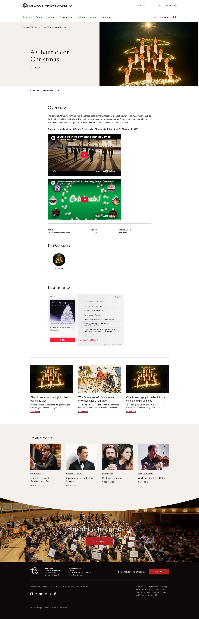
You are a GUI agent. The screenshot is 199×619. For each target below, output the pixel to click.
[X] (50, 593)
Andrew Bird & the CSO (151, 478)
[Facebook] (31, 593)
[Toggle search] (175, 5)
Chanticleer (59, 268)
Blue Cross (75, 586)
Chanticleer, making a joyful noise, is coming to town (50, 398)
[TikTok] (55, 593)
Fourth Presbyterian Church (59, 232)
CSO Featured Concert (74, 473)
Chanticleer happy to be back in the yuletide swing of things (145, 398)
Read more (122, 232)
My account (141, 5)
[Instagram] (36, 593)
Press (58, 586)
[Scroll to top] (6, 616)
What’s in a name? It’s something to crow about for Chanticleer (98, 398)
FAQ (52, 586)
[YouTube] (40, 593)
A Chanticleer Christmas (57, 27)
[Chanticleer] (59, 259)
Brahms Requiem (112, 478)
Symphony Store (164, 5)
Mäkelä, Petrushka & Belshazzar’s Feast (41, 479)
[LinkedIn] (46, 593)
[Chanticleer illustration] (99, 379)
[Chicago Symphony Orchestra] (48, 5)
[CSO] (34, 573)
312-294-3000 (74, 571)
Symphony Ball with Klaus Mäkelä (80, 479)
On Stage (25, 27)
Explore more (35, 411)
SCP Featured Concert (38, 27)
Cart (152, 5)
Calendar (45, 586)
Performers (48, 90)
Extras (60, 90)
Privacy (66, 586)
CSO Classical (35, 473)
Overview (34, 90)
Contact (84, 586)
